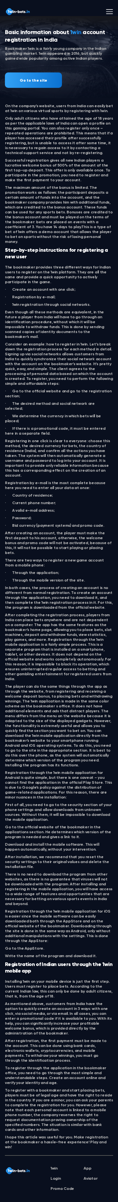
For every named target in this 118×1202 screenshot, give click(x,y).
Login (55, 1179)
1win (54, 1169)
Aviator (90, 1179)
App (87, 1169)
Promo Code (62, 1189)
